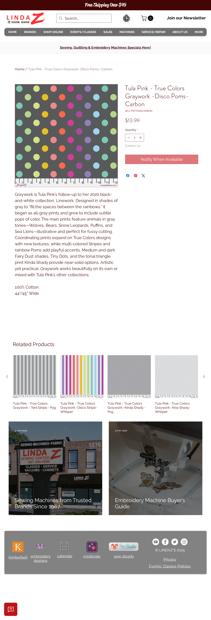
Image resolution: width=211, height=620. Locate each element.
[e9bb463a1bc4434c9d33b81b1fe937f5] (155, 541)
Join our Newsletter (186, 17)
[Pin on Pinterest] (135, 175)
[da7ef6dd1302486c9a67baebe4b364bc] (184, 541)
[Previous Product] (7, 376)
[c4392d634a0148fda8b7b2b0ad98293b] (174, 541)
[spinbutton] (134, 137)
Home (19, 69)
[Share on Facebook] (127, 175)
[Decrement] (128, 137)
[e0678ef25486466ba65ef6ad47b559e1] (165, 541)
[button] (30, 32)
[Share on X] (143, 175)
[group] (105, 384)
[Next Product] (204, 376)
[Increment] (140, 137)
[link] (148, 18)
